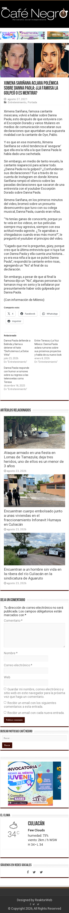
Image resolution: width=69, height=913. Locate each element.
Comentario (13, 620)
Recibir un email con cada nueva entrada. (35, 713)
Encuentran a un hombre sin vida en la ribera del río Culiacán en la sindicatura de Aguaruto (32, 573)
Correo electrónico (18, 665)
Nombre (11, 653)
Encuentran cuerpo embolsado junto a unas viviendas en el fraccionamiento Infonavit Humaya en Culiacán (33, 518)
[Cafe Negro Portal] (34, 13)
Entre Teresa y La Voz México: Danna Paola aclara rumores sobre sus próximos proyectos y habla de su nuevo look (48, 347)
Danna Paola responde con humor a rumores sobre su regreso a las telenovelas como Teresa (16, 374)
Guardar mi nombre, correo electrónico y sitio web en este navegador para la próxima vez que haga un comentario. (34, 693)
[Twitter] (34, 872)
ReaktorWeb (43, 900)
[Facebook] (28, 872)
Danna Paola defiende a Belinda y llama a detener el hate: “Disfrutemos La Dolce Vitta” (17, 347)
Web (7, 677)
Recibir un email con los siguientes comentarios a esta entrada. (30, 704)
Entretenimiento (17, 102)
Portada (32, 102)
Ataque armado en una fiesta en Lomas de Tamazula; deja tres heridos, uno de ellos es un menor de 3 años (34, 459)
